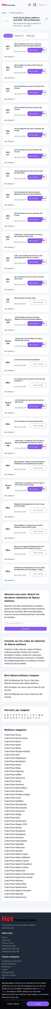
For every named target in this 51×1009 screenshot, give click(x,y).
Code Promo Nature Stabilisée (17, 857)
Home (4, 13)
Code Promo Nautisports (14, 831)
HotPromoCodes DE (10, 949)
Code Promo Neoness (13, 791)
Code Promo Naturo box (14, 847)
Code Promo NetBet (12, 775)
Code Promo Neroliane (14, 785)
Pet (3, 978)
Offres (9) (30, 36)
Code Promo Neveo (12, 765)
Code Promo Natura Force (15, 897)
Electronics (6, 967)
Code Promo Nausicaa (14, 838)
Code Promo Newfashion (15, 761)
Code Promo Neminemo (14, 811)
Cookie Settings (13, 1004)
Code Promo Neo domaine (15, 808)
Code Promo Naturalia (13, 881)
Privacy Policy (8, 943)
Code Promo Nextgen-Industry (17, 751)
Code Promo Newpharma (15, 758)
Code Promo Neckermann (15, 821)
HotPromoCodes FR (10, 952)
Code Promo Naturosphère (15, 841)
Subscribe (25, 629)
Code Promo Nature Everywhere (18, 864)
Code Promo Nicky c (13, 741)
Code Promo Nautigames (15, 834)
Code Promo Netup (12, 768)
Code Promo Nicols (12, 735)
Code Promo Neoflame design (17, 794)
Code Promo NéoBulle (13, 801)
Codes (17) (19, 36)
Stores (4, 937)
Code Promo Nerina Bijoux (15, 788)
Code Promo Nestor (12, 781)
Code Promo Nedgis (13, 814)
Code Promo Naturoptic (14, 844)
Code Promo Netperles (14, 771)
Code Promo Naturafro (13, 894)
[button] (43, 4)
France (41, 5)
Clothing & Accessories (11, 961)
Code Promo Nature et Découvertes (19, 874)
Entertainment (8, 972)
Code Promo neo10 (12, 798)
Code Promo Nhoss (12, 748)
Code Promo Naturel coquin (16, 854)
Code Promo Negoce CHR (15, 824)
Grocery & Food (8, 975)
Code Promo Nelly (12, 818)
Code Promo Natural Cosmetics (17, 891)
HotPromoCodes (9, 946)
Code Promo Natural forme (15, 887)
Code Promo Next (11, 755)
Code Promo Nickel (12, 745)
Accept (37, 1004)
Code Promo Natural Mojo (15, 884)
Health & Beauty (9, 964)
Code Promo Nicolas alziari (16, 738)
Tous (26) (8, 36)
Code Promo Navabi (13, 828)
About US (6, 940)
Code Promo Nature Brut (14, 871)
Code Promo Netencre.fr (14, 778)
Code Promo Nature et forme (16, 867)
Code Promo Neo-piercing (15, 804)
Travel (4, 970)
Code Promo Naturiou (13, 851)
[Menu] (29, 4)
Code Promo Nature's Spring (16, 861)
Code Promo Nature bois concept (18, 877)
